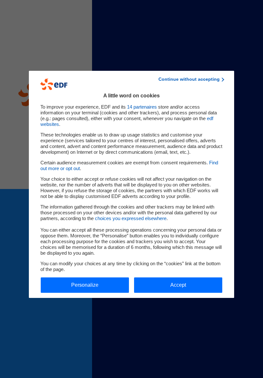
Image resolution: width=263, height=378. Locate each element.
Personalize (84, 285)
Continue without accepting (189, 79)
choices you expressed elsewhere (130, 218)
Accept (178, 285)
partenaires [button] (142, 107)
